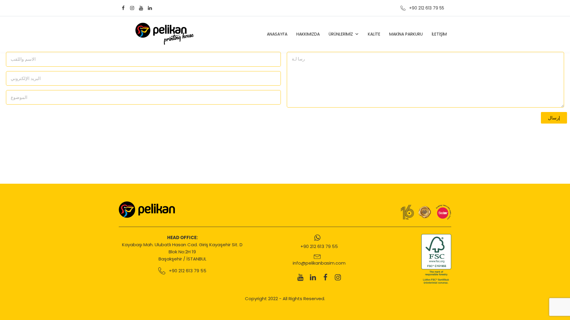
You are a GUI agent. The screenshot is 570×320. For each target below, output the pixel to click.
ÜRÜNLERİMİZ (341, 34)
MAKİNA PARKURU (406, 34)
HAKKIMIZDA (308, 34)
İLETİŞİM (439, 34)
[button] (554, 118)
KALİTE (374, 34)
